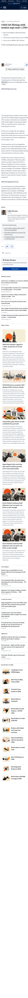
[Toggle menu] (1, 7)
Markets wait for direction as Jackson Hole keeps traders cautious (13, 638)
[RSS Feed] (12, 246)
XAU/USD (24, 1)
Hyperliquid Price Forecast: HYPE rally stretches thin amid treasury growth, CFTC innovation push (14, 604)
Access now (15, 269)
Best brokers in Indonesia (16, 700)
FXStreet (7, 65)
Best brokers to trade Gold (18, 748)
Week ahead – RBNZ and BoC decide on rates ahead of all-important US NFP (13, 647)
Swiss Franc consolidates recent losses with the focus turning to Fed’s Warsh (13, 572)
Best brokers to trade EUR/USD (18, 719)
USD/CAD (4, 82)
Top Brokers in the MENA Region (17, 671)
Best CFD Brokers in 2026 (17, 758)
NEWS (3, 21)
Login (24, 7)
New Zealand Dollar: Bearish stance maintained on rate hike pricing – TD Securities (13, 582)
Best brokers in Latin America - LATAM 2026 (17, 711)
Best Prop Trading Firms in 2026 (17, 681)
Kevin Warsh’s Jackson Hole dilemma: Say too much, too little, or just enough (12, 505)
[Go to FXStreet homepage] (4, 8)
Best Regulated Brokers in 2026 (16, 768)
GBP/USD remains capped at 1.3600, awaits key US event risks (12, 347)
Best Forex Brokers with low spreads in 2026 (17, 740)
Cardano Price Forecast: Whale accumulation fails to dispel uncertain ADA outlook (13, 614)
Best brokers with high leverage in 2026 (18, 777)
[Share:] (7, 246)
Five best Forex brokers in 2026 (16, 690)
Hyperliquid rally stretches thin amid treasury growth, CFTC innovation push (12, 466)
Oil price (18, 1)
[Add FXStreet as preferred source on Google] (15, 69)
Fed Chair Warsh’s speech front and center (13, 656)
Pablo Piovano (8, 64)
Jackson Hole (11, 1)
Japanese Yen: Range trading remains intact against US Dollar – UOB (13, 591)
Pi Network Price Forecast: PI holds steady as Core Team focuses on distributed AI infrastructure (12, 624)
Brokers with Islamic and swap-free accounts (17, 730)
